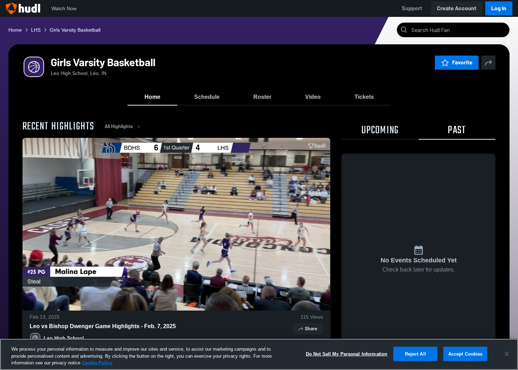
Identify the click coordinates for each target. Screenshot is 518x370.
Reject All (415, 353)
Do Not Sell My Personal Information (347, 353)
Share (311, 329)
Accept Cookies (465, 353)
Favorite (462, 62)
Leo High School (64, 338)
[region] (259, 354)
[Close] (506, 354)
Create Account (456, 8)
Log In (498, 8)
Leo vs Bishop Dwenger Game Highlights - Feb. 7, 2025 (103, 326)
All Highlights (119, 126)
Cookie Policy (97, 362)
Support (412, 8)
